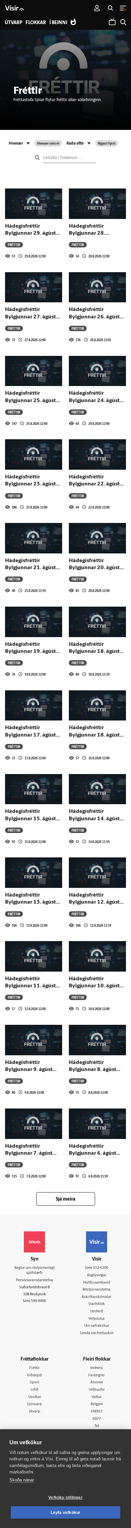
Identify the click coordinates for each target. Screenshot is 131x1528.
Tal (96, 1426)
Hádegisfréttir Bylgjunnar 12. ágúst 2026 (94, 902)
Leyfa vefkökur (66, 1512)
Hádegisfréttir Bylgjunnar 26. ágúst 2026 (94, 317)
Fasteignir (96, 1375)
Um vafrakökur (96, 1326)
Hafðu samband (96, 1283)
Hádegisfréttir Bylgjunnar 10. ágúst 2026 (94, 986)
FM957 (96, 1412)
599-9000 (38, 1301)
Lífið (34, 1390)
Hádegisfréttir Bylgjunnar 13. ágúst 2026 (30, 902)
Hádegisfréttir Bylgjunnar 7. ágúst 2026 (28, 1153)
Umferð (96, 1311)
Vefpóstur (96, 1319)
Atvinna (96, 1382)
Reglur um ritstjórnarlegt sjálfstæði (34, 1270)
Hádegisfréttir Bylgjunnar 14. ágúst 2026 (94, 819)
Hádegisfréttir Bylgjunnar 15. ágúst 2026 (30, 819)
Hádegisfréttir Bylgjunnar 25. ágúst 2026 (30, 400)
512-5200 (100, 1268)
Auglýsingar (96, 1275)
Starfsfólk (96, 1304)
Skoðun (34, 1397)
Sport (34, 1382)
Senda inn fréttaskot (97, 1333)
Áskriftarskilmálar (97, 1297)
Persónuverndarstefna (34, 1280)
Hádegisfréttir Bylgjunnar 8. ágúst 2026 (92, 1070)
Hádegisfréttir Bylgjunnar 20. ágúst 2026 (94, 568)
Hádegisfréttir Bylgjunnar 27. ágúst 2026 (30, 317)
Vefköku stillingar (65, 1497)
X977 (96, 1419)
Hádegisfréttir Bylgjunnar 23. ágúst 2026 (30, 484)
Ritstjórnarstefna (97, 1290)
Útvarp (34, 1412)
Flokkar (36, 22)
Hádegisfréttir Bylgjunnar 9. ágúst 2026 (28, 1070)
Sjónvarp (34, 1404)
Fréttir (34, 1368)
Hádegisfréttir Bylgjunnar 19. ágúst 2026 (30, 652)
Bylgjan (97, 1404)
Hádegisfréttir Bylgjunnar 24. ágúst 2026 (94, 400)
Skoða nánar (21, 1479)
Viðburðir (97, 1390)
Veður (96, 1397)
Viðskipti (34, 1375)
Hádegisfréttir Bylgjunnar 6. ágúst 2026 (92, 1153)
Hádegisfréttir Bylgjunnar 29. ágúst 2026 (30, 233)
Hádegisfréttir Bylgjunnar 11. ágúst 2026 (30, 986)
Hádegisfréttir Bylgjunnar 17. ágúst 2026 (30, 735)
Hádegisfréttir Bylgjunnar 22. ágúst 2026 (94, 484)
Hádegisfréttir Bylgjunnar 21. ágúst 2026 (30, 568)
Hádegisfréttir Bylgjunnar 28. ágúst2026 (87, 233)
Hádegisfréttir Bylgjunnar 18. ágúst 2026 (94, 652)
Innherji (96, 1368)
